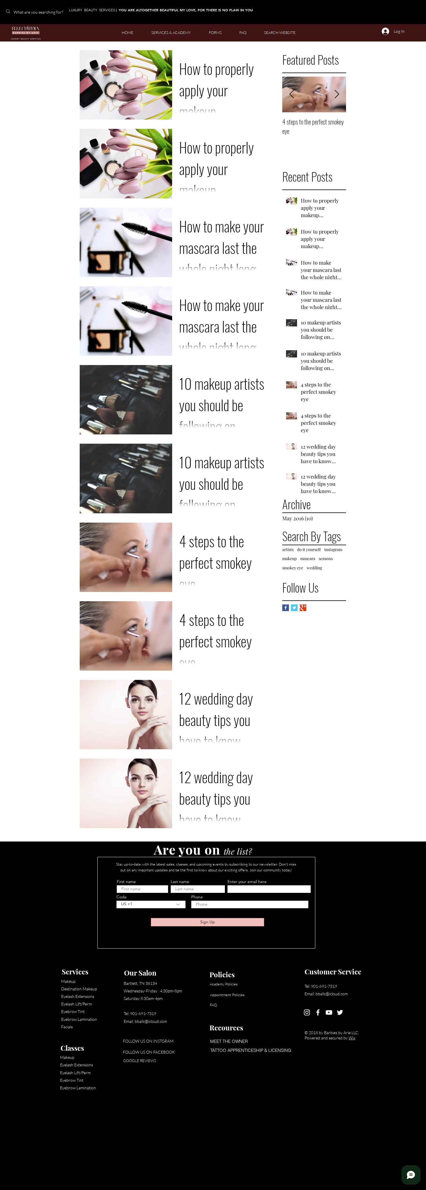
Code (121, 897)
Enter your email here (247, 882)
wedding (314, 567)
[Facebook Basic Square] (285, 607)
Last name (180, 882)
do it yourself (309, 549)
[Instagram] (307, 1012)
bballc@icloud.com (151, 1021)
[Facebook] (318, 1012)
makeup (289, 558)
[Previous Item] (291, 94)
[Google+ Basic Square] (303, 607)
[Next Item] (336, 94)
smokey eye (292, 567)
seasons (326, 558)
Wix (352, 1037)
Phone (197, 897)
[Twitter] (340, 1012)
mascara (307, 558)
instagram (333, 549)
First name (126, 882)
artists (288, 549)
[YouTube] (329, 1012)
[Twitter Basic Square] (294, 607)
